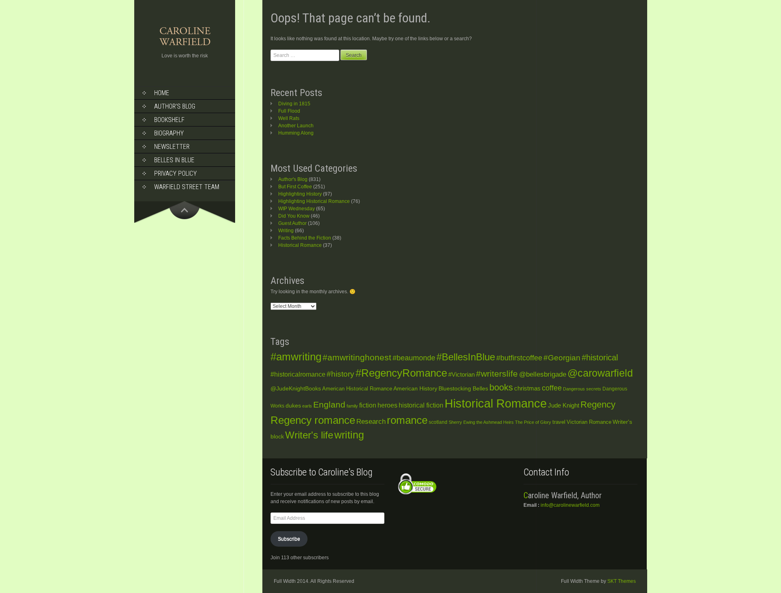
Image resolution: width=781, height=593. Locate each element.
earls (307, 405)
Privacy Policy (175, 173)
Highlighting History (300, 194)
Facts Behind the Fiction (304, 238)
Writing (286, 230)
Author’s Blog (174, 106)
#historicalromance (298, 374)
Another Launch (296, 126)
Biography (169, 133)
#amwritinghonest (357, 357)
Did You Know (294, 216)
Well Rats (288, 118)
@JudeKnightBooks (296, 389)
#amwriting (296, 357)
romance (407, 420)
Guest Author (292, 223)
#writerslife (497, 373)
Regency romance (313, 420)
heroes (387, 405)
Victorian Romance (589, 422)
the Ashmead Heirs (495, 422)
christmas (527, 388)
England (329, 404)
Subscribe (289, 539)
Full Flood (289, 111)
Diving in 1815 (294, 104)
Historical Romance (300, 245)
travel (558, 422)
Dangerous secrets (582, 388)
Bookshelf (169, 120)
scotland (438, 422)
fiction (367, 405)
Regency (597, 404)
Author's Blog (293, 179)
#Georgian (561, 357)
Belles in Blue (174, 160)
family (352, 405)
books (501, 387)
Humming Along (296, 133)
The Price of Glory (533, 422)
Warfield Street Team (186, 187)
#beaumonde (414, 358)
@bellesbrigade (542, 374)
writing (349, 434)
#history (340, 374)
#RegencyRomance (401, 373)
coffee (552, 388)
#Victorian (461, 374)
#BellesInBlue (465, 357)
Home (161, 93)
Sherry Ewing (462, 422)
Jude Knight (563, 405)
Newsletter (172, 146)
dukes (293, 406)
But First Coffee (295, 187)
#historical (600, 357)
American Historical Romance (357, 389)
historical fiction (421, 405)
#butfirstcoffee (519, 358)
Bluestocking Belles (463, 389)
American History (415, 388)
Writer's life (309, 434)
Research (371, 421)
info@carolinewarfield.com (570, 505)
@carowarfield (600, 373)
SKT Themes (621, 581)
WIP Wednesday (296, 208)
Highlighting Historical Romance (314, 201)
